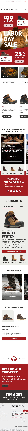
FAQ (1, 418)
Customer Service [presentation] (4, 404)
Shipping (1, 412)
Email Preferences (3, 420)
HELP (10, 1)
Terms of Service (24, 414)
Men (2, 9)
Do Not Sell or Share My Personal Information (9, 429)
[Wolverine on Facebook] (7, 394)
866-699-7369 (2, 405)
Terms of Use (20, 429)
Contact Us (2, 409)
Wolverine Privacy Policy (17, 417)
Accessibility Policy (7, 428)
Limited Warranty (3, 416)
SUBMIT (25, 411)
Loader (21, 206)
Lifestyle (11, 9)
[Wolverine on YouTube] (17, 394)
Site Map (1, 428)
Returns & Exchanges (4, 414)
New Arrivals (9, 82)
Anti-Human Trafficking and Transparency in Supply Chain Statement (12, 430)
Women (6, 9)
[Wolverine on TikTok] (20, 394)
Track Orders (2, 407)
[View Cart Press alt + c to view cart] (26, 9)
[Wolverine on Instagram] (10, 394)
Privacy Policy (17, 414)
